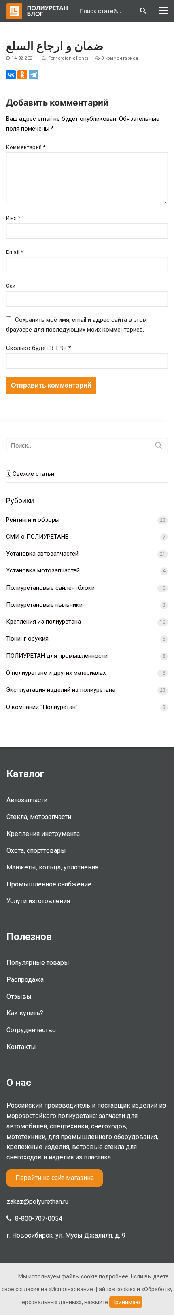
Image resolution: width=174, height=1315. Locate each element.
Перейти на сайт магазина (54, 1178)
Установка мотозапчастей (43, 570)
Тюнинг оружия (27, 638)
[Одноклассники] (22, 74)
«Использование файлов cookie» (92, 1289)
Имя (13, 218)
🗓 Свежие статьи (30, 473)
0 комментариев (119, 58)
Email (14, 252)
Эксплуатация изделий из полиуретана (60, 689)
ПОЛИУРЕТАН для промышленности (57, 656)
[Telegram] (33, 74)
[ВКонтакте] (11, 74)
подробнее (113, 1276)
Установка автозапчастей (42, 553)
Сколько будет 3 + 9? (38, 348)
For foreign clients (68, 58)
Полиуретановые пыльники (44, 604)
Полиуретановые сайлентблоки (50, 587)
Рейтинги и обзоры (32, 519)
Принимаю (126, 1302)
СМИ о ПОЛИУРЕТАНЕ (37, 536)
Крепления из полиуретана (43, 621)
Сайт (12, 286)
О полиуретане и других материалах (56, 672)
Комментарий (26, 147)
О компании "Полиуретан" (42, 707)
